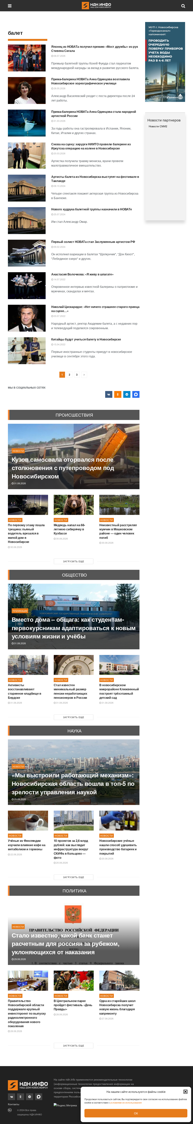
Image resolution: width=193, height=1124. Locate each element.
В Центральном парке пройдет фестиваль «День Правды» (73, 1005)
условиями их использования (126, 1102)
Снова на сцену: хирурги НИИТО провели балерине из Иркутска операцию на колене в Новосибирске (91, 146)
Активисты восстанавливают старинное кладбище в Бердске (24, 691)
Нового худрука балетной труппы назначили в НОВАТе (91, 209)
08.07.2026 (59, 55)
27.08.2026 (107, 1018)
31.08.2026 (20, 483)
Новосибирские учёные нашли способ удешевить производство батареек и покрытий (118, 846)
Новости (18, 450)
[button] (185, 1092)
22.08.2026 (16, 854)
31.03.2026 (59, 120)
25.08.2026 (20, 799)
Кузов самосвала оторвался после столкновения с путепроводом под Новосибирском (63, 468)
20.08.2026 (62, 862)
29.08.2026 (20, 959)
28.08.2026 (16, 1031)
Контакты (13, 1104)
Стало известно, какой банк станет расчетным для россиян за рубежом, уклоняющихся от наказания (65, 943)
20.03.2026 (59, 153)
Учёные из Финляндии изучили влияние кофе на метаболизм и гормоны (26, 844)
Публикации (20, 610)
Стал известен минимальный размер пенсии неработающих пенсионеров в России (70, 691)
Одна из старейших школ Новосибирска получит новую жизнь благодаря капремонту (117, 1007)
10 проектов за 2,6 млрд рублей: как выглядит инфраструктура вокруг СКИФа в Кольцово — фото (71, 849)
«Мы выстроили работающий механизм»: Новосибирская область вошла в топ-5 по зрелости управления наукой (73, 783)
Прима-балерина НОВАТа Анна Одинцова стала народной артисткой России (93, 113)
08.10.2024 (59, 185)
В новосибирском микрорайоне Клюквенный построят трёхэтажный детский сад (119, 691)
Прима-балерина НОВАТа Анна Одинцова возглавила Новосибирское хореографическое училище (90, 81)
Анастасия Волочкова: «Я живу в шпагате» (82, 274)
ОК (136, 1113)
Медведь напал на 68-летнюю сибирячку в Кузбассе (69, 529)
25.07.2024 (59, 214)
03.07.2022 (59, 316)
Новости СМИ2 (158, 126)
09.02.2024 (59, 246)
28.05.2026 (59, 88)
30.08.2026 (16, 547)
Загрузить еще (73, 561)
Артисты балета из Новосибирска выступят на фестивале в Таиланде (95, 178)
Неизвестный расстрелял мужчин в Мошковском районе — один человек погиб (118, 531)
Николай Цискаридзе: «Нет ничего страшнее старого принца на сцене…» (95, 309)
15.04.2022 (59, 344)
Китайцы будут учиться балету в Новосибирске (86, 339)
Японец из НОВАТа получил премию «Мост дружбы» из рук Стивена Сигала (94, 48)
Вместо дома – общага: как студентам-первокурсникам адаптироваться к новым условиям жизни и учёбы (74, 627)
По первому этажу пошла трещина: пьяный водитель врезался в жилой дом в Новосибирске (26, 533)
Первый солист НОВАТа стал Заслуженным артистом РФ (93, 242)
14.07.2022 (59, 279)
